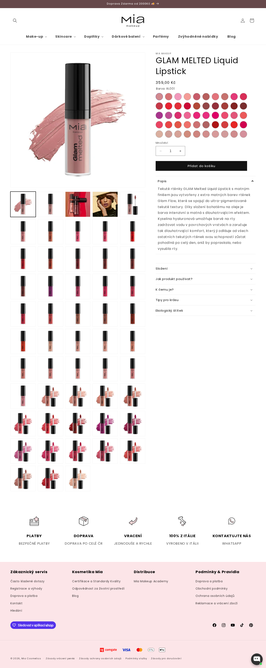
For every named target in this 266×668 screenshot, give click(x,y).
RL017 (215, 106)
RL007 (215, 96)
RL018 (224, 106)
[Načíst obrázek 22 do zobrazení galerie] (50, 314)
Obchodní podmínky (212, 588)
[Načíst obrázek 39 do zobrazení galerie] (105, 396)
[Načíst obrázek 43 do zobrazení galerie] (78, 423)
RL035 (196, 124)
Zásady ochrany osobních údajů (100, 658)
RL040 (243, 124)
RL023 (178, 115)
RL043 (178, 134)
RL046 (206, 134)
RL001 (159, 96)
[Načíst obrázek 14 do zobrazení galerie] (105, 259)
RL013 (178, 106)
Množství (162, 143)
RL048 (224, 134)
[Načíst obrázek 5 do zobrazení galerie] (132, 204)
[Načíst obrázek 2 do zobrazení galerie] (50, 204)
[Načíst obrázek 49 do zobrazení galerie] (105, 451)
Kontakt (16, 603)
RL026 (206, 115)
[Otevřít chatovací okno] (257, 659)
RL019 (234, 106)
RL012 (168, 106)
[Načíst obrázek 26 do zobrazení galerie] (23, 341)
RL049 (234, 134)
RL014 (187, 106)
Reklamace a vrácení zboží (217, 603)
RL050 (243, 134)
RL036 (206, 124)
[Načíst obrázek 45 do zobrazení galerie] (132, 423)
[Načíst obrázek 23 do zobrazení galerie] (78, 314)
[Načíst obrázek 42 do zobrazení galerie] (50, 423)
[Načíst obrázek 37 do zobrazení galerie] (50, 396)
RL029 (234, 115)
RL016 (206, 106)
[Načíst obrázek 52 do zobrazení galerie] (50, 478)
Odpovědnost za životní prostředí (98, 588)
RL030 (243, 115)
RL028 (224, 115)
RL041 (159, 134)
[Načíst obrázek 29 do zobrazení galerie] (105, 341)
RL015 (196, 106)
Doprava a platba (24, 596)
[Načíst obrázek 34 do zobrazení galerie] (105, 369)
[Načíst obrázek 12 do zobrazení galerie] (50, 259)
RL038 (224, 124)
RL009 (234, 96)
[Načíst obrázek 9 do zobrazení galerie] (105, 231)
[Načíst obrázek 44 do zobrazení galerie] (105, 423)
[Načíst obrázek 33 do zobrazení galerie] (78, 369)
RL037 (215, 124)
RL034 (187, 124)
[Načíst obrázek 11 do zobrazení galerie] (23, 259)
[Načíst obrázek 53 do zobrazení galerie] (78, 478)
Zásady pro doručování (166, 658)
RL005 (196, 96)
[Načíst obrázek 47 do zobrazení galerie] (50, 451)
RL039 (234, 124)
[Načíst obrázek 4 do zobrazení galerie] (105, 204)
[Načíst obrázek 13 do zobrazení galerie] (78, 259)
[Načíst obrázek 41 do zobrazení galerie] (23, 423)
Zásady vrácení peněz (60, 658)
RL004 (187, 96)
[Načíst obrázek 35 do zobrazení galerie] (132, 369)
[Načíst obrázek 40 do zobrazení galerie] (132, 396)
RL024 (187, 115)
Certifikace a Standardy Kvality (96, 581)
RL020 (243, 106)
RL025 (196, 115)
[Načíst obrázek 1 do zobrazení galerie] (23, 204)
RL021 (159, 115)
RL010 (243, 96)
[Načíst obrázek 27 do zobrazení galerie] (50, 341)
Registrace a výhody (26, 588)
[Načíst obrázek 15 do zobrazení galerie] (132, 259)
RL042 (168, 134)
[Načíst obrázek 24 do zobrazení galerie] (105, 314)
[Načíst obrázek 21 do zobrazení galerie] (23, 314)
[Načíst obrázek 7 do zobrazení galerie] (50, 231)
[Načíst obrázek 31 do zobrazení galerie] (23, 369)
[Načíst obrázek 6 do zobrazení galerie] (23, 231)
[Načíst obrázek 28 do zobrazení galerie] (78, 341)
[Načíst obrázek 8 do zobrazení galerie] (78, 231)
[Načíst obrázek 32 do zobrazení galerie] (50, 369)
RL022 (168, 115)
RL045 (196, 134)
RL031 (159, 124)
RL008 (224, 96)
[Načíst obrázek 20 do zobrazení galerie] (132, 286)
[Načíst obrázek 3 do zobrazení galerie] (78, 204)
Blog (75, 596)
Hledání (16, 611)
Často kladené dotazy (27, 581)
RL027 (215, 115)
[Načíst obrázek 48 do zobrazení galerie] (78, 451)
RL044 (187, 134)
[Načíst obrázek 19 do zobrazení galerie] (105, 286)
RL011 (159, 106)
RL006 (206, 96)
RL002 (168, 96)
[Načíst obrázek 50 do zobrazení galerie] (132, 451)
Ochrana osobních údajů (215, 596)
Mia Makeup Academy (151, 581)
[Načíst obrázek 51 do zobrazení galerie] (23, 478)
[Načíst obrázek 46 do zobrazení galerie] (23, 451)
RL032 (168, 124)
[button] (15, 20)
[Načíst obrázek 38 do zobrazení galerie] (78, 396)
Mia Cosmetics (31, 658)
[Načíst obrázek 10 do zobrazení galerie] (132, 231)
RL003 (178, 96)
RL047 (215, 134)
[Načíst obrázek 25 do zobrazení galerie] (132, 314)
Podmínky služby (136, 658)
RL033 (178, 124)
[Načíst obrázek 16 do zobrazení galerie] (23, 286)
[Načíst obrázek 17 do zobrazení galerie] (50, 286)
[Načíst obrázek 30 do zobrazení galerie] (132, 341)
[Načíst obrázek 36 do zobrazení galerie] (23, 396)
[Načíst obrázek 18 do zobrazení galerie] (78, 286)
